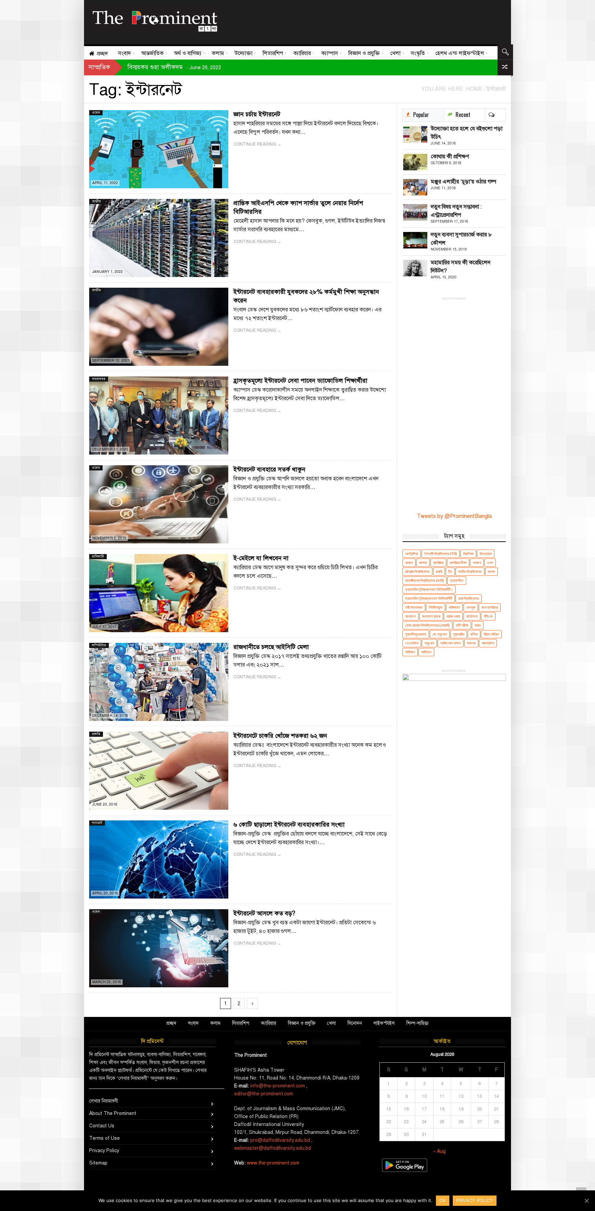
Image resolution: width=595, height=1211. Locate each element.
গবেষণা (477, 562)
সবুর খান (429, 643)
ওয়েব (96, 112)
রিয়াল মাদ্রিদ (491, 634)
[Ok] (586, 1200)
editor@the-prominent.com (263, 1094)
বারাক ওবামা (453, 616)
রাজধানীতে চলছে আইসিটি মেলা (271, 647)
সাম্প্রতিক (99, 67)
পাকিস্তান (454, 607)
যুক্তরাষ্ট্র (458, 634)
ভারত (477, 625)
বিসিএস (488, 616)
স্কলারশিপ (488, 643)
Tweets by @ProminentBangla (454, 516)
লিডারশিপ (240, 1023)
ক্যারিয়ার (438, 562)
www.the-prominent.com (273, 1163)
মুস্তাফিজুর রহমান (415, 634)
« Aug (439, 1151)
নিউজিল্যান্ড (435, 607)
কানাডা (423, 562)
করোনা (409, 562)
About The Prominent (112, 1113)
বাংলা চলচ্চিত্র (489, 607)
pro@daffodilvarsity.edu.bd (280, 1140)
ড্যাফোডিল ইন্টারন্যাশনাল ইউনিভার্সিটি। (429, 589)
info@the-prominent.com (277, 1086)
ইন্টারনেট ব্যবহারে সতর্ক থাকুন (269, 469)
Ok (442, 1200)
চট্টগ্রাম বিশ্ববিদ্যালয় (417, 571)
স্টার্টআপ (410, 652)
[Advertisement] (360, 20)
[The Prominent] (154, 19)
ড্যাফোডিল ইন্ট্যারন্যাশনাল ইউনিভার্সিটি (428, 598)
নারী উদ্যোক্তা (413, 607)
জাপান (491, 571)
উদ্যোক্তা (486, 553)
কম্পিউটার (99, 645)
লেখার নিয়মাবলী (103, 1101)
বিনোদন (354, 1023)
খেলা (331, 1023)
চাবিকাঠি (98, 556)
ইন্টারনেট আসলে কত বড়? (264, 913)
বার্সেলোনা (472, 616)
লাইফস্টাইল (384, 1023)
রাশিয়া (474, 634)
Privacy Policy (104, 1151)
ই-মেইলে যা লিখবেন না (261, 558)
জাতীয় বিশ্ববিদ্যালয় (470, 571)
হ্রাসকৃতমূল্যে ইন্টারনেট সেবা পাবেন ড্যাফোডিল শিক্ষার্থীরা (300, 380)
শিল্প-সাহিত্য (417, 1023)
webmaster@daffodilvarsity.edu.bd (272, 1148)
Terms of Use (104, 1138)
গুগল (490, 562)
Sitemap (98, 1163)
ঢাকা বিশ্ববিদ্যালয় (468, 598)
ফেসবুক (470, 607)
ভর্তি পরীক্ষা (462, 625)
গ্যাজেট (97, 822)
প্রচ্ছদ (171, 1023)
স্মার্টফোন (426, 652)
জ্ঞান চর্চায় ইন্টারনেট (256, 114)
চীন (450, 571)
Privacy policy (474, 1200)
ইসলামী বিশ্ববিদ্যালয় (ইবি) (440, 553)
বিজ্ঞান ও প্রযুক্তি (301, 1023)
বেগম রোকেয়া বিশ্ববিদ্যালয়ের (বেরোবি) (427, 625)
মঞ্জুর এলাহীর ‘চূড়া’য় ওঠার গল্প (463, 181)
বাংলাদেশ (410, 616)
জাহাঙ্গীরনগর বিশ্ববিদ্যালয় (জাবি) (424, 580)
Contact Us (101, 1126)
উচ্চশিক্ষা (468, 553)
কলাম (215, 1023)
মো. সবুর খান (439, 634)
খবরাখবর (98, 378)
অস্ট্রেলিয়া (411, 553)
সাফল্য (471, 643)
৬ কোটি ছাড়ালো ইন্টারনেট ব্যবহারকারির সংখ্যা (289, 824)
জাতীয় (96, 201)
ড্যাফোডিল (456, 580)
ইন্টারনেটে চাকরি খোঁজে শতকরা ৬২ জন (280, 736)
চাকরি (96, 734)
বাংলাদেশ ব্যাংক (431, 616)
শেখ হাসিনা (411, 643)
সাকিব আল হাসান (450, 643)
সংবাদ (193, 1023)
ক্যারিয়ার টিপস (458, 562)
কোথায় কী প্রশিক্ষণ (450, 156)
